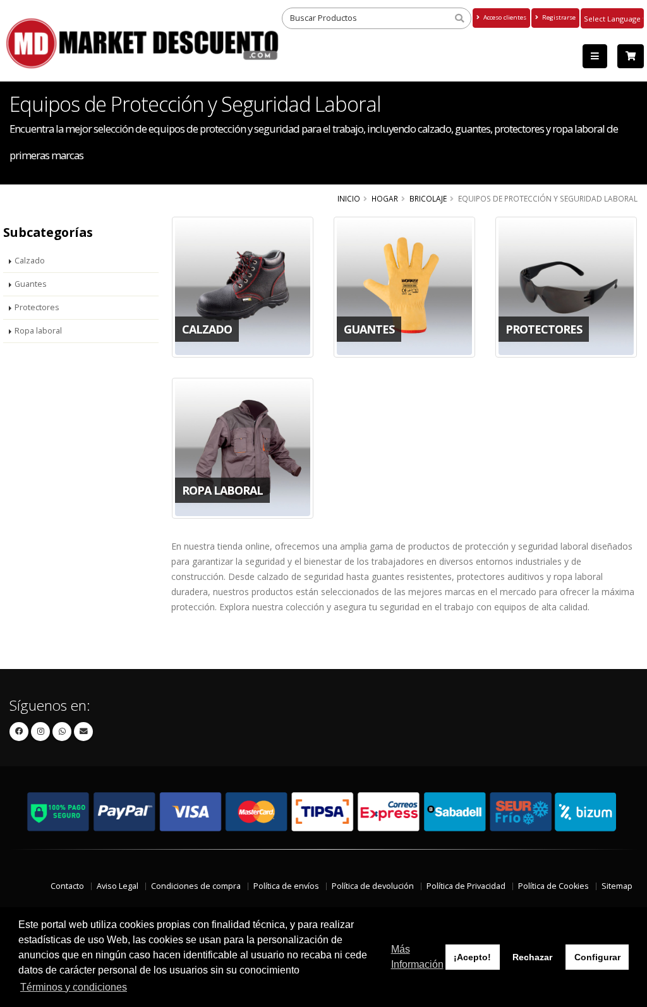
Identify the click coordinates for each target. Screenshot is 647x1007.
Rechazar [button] (532, 957)
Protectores (37, 307)
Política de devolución (373, 886)
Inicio (348, 198)
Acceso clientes (503, 17)
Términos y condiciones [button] (73, 987)
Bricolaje (428, 198)
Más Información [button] (417, 957)
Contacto (67, 886)
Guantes (31, 284)
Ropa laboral (38, 330)
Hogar (385, 198)
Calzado (30, 260)
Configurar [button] (597, 957)
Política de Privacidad (465, 886)
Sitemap (617, 886)
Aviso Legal (117, 886)
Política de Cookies (553, 886)
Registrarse (558, 17)
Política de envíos (286, 886)
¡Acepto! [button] (472, 957)
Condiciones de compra (196, 886)
